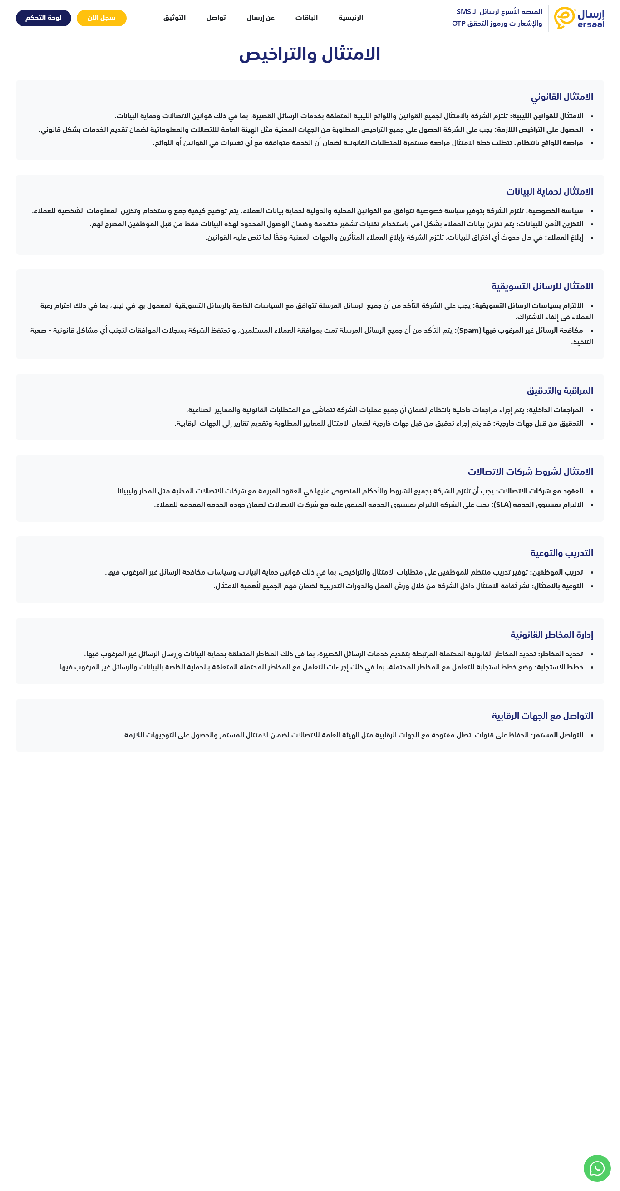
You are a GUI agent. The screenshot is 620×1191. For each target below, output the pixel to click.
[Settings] (597, 1168)
